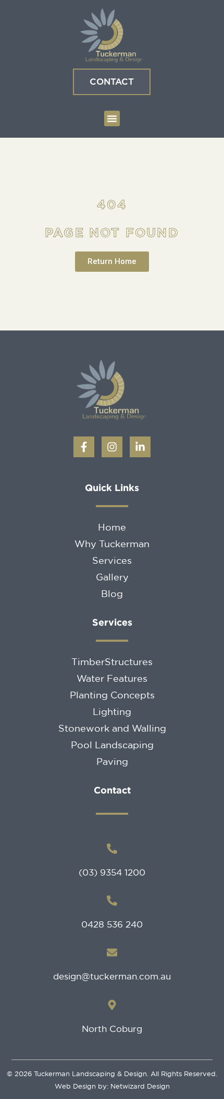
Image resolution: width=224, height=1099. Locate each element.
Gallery (112, 577)
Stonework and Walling (112, 728)
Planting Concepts (112, 695)
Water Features (112, 678)
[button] (112, 118)
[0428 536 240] (112, 900)
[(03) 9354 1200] (112, 848)
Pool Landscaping (112, 744)
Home (112, 527)
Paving (112, 761)
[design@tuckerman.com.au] (112, 952)
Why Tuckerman (112, 543)
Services (112, 560)
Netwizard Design (139, 1086)
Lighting (112, 711)
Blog (112, 593)
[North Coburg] (112, 1005)
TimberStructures (112, 661)
